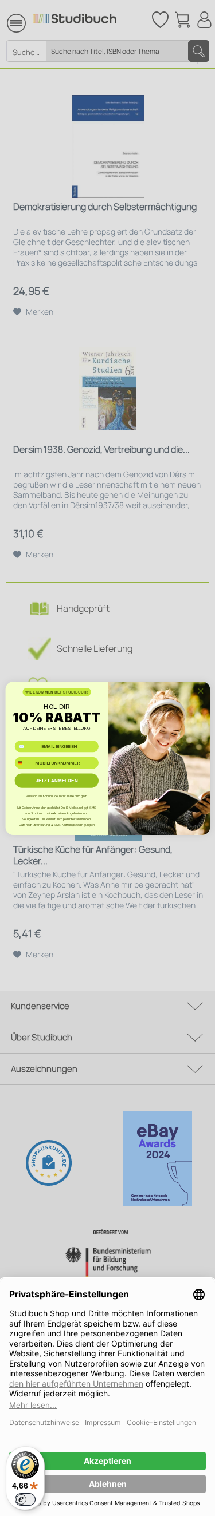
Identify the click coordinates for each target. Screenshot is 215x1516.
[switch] (25, 1499)
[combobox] (24, 763)
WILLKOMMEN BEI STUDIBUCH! (56, 691)
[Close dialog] (200, 691)
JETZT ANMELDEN (57, 780)
